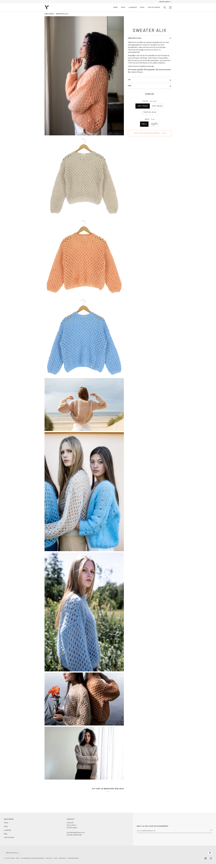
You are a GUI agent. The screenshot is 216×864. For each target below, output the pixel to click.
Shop (6, 826)
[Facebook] (206, 858)
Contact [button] (71, 819)
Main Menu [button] (9, 819)
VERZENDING (73, 858)
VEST (8, 858)
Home (6, 823)
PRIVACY (49, 858)
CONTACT (62, 858)
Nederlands (164, 1)
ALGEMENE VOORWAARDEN (32, 858)
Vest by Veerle (9, 837)
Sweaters (49, 14)
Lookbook (7, 830)
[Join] (210, 830)
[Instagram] (211, 858)
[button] (123, 7)
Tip (129, 80)
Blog (5, 834)
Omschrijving (134, 38)
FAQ (129, 85)
